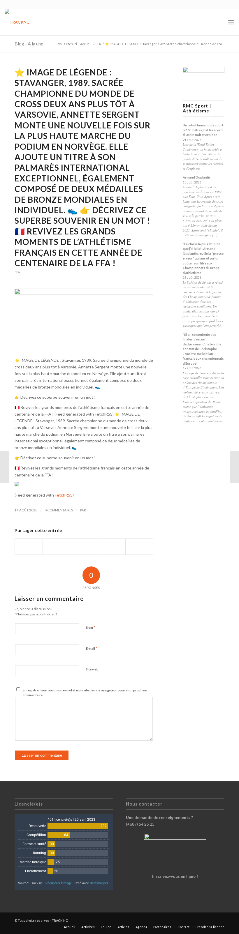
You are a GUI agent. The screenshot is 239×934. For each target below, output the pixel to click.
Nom (90, 627)
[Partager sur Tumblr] (111, 547)
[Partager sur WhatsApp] (84, 547)
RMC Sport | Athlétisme (197, 108)
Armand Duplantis (197, 177)
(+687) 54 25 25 (140, 824)
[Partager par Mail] (139, 547)
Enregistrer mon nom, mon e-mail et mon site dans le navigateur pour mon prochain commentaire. (85, 692)
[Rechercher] (218, 22)
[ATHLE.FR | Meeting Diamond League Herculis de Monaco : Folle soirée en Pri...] (234, 467)
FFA (17, 272)
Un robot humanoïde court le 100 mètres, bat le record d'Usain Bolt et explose (203, 130)
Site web (92, 669)
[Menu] (231, 22)
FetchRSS (64, 494)
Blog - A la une (29, 43)
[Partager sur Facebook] (29, 547)
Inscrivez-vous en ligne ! (175, 876)
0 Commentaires (59, 510)
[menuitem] (218, 22)
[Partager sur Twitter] (56, 547)
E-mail (91, 648)
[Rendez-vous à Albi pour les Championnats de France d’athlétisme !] (4, 467)
